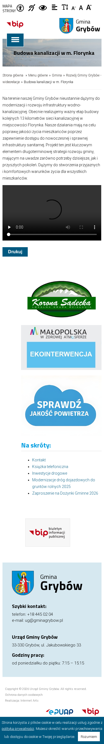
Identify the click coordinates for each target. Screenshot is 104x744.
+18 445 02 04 (40, 614)
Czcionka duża (89, 7)
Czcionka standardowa (81, 7)
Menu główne (38, 75)
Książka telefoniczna (50, 466)
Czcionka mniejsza (74, 7)
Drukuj (15, 251)
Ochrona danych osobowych (24, 695)
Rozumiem (89, 737)
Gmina (88, 26)
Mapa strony (9, 8)
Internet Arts (30, 700)
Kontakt (39, 460)
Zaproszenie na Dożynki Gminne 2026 (65, 493)
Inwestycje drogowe (49, 473)
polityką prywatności (18, 729)
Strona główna (12, 75)
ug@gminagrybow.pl (44, 620)
